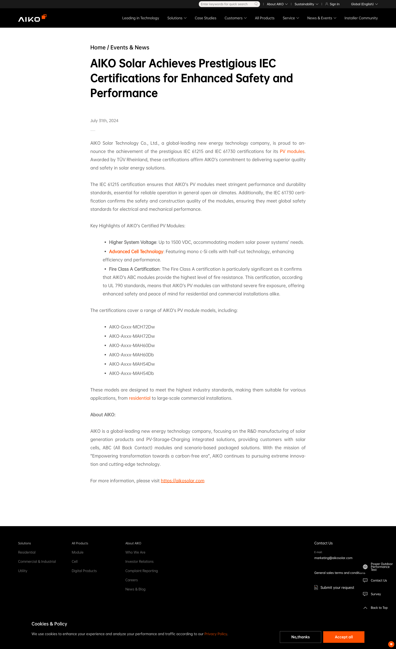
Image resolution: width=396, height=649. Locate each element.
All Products (265, 18)
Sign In (335, 4)
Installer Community (361, 18)
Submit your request (337, 587)
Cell (75, 561)
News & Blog (135, 589)
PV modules (292, 151)
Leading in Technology (140, 18)
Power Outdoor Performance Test (382, 567)
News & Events (319, 18)
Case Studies (205, 18)
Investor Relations (139, 561)
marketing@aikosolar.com (333, 558)
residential (139, 398)
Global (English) (362, 4)
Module (78, 552)
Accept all (344, 637)
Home (98, 47)
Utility (22, 571)
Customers (234, 18)
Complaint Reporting (141, 571)
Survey (376, 594)
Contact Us (379, 580)
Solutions (174, 18)
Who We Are (135, 552)
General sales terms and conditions (339, 573)
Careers (131, 580)
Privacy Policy (215, 634)
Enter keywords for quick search (224, 4)
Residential (27, 552)
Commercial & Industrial (37, 561)
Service (289, 18)
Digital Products (84, 571)
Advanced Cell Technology (136, 251)
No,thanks (300, 637)
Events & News (129, 47)
